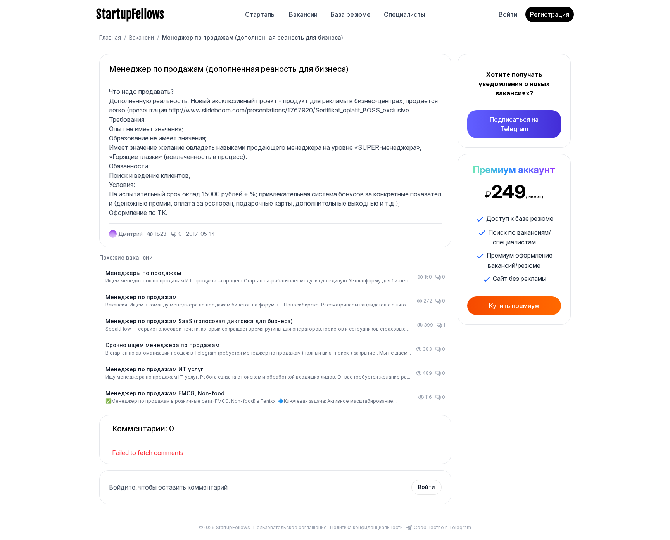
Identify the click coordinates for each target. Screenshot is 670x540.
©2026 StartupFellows (224, 527)
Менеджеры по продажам (143, 273)
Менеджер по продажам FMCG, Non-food (164, 393)
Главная (110, 37)
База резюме (351, 14)
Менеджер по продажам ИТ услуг (154, 369)
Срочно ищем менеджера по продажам (162, 345)
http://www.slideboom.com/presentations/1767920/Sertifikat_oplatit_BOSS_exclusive (289, 110)
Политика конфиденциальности (366, 527)
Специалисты (404, 14)
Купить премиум (514, 306)
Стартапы (260, 14)
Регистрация (549, 14)
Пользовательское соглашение (290, 527)
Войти (508, 14)
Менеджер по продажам (141, 297)
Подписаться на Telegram (514, 124)
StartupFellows (130, 14)
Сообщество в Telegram (442, 527)
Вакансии (303, 14)
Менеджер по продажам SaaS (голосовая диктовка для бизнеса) (199, 321)
